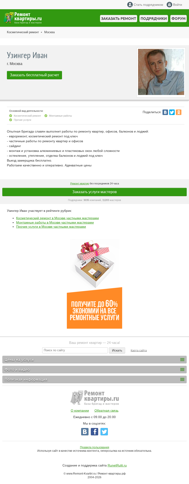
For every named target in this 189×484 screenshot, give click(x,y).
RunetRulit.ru (117, 465)
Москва (49, 32)
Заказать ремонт (118, 18)
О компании (80, 410)
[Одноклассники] (178, 112)
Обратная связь (106, 410)
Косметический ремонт (23, 32)
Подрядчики (154, 18)
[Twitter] (172, 112)
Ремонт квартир (79, 183)
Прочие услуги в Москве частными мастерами (51, 226)
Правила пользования (94, 447)
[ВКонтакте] (165, 112)
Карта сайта (139, 350)
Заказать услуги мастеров (94, 192)
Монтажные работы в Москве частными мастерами (55, 222)
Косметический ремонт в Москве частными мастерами (57, 218)
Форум (178, 18)
